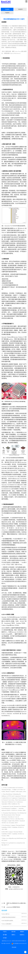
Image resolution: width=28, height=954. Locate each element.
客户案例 (5, 934)
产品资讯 (7, 12)
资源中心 (13, 934)
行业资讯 (7, 9)
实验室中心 (22, 934)
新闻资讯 (22, 931)
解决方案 (13, 931)
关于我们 (5, 937)
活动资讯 (20, 9)
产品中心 (5, 931)
